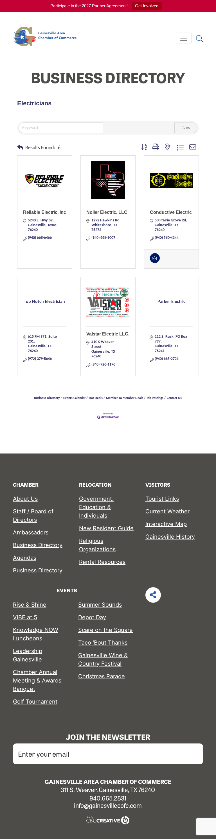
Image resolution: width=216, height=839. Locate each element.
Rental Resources (102, 562)
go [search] (188, 128)
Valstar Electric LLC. (107, 334)
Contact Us (174, 398)
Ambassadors (30, 532)
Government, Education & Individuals (96, 507)
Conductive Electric (171, 212)
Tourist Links (162, 498)
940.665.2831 (108, 798)
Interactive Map (166, 524)
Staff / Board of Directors (33, 515)
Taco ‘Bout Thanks (102, 642)
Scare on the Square (105, 630)
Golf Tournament (35, 701)
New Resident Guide (106, 528)
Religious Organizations (97, 545)
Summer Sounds (100, 604)
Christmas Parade (101, 676)
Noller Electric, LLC (106, 212)
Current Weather (167, 511)
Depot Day (92, 617)
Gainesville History (170, 536)
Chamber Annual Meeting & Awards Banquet (37, 680)
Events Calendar (74, 398)
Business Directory (47, 398)
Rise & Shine (29, 604)
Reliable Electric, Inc (44, 212)
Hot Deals (96, 398)
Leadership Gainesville (27, 655)
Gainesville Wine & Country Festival (103, 659)
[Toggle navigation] (184, 38)
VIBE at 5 (25, 617)
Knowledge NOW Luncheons (35, 634)
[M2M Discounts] (155, 262)
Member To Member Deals (124, 398)
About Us (25, 498)
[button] (20, 148)
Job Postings (155, 398)
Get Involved (146, 5)
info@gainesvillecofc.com (108, 805)
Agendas (24, 557)
